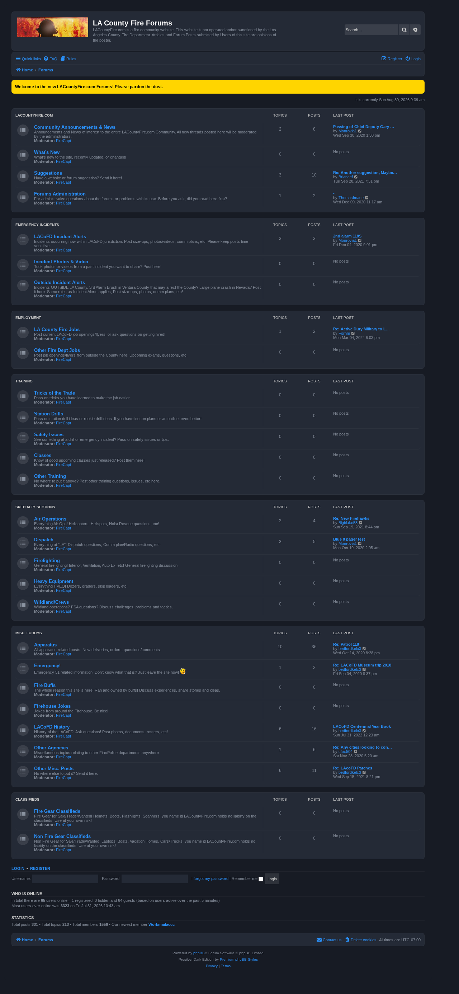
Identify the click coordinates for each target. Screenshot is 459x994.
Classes (42, 455)
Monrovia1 (348, 131)
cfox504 (345, 751)
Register (40, 868)
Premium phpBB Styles (239, 959)
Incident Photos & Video (61, 261)
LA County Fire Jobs (57, 329)
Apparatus (45, 644)
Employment (28, 318)
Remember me (245, 878)
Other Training (50, 476)
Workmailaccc (161, 924)
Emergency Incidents (37, 225)
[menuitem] (50, 59)
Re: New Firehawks (351, 518)
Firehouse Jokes (52, 706)
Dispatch (43, 539)
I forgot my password (209, 878)
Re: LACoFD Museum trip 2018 (362, 665)
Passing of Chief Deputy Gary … (363, 126)
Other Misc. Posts (54, 768)
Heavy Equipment (53, 581)
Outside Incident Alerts (59, 282)
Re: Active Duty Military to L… (361, 329)
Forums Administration (60, 194)
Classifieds (27, 799)
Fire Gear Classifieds (57, 811)
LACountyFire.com (34, 115)
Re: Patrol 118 (346, 644)
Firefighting (47, 560)
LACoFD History (52, 727)
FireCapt (63, 140)
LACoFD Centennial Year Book (362, 726)
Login (17, 868)
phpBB (199, 953)
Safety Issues (48, 434)
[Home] (53, 26)
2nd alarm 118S (347, 236)
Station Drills (48, 413)
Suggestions (48, 173)
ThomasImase (351, 197)
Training (24, 381)
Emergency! (47, 665)
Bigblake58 (348, 522)
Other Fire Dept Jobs (57, 350)
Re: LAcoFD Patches (352, 768)
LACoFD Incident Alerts (60, 236)
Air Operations (50, 519)
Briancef (346, 177)
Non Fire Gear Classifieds (62, 836)
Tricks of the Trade (54, 393)
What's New (47, 152)
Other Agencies (51, 747)
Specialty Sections (35, 507)
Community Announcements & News (74, 127)
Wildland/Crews (51, 602)
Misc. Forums (28, 633)
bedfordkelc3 (350, 648)
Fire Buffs (45, 685)
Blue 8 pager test (349, 539)
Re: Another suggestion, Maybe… (365, 172)
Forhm (344, 333)
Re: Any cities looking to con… (362, 747)
